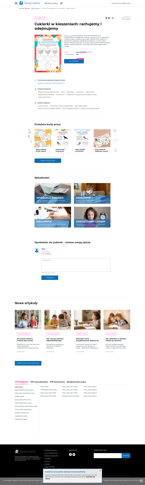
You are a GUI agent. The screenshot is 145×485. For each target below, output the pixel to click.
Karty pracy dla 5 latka (70, 390)
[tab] (22, 382)
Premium (47, 461)
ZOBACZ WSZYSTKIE (48, 161)
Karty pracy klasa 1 (90, 386)
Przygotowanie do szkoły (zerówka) (48, 92)
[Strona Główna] (30, 3)
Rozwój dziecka (111, 334)
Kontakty (47, 464)
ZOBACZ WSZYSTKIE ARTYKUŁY (28, 363)
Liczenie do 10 (40, 18)
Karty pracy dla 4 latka (70, 386)
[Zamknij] (141, 481)
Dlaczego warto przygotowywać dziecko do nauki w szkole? (87, 340)
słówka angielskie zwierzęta (71, 108)
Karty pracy (52, 3)
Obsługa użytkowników (51, 456)
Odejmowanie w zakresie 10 (46, 94)
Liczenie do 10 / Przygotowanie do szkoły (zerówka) (81, 94)
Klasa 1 (63, 92)
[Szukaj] (61, 3)
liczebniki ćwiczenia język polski (90, 108)
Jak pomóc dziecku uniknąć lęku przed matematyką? (25, 340)
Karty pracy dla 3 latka (48, 396)
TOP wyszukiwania (39, 382)
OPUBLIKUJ (50, 278)
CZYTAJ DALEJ (21, 351)
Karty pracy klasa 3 (90, 393)
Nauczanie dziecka (23, 334)
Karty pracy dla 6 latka (70, 393)
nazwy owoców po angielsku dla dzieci (49, 108)
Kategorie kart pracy (76, 382)
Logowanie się (116, 3)
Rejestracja (126, 3)
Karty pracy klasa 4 (90, 396)
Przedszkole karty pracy (49, 390)
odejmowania (95, 37)
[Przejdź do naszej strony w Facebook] (70, 454)
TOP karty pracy (57, 382)
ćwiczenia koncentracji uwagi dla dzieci (61, 106)
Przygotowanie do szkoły (70, 396)
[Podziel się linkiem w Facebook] (106, 18)
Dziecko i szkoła (82, 334)
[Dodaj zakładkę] (112, 18)
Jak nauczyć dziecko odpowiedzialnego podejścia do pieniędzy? (56, 340)
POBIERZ (75, 61)
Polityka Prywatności (50, 450)
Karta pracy (68, 35)
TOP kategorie (21, 382)
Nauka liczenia (60, 94)
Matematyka (70, 92)
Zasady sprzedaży (49, 467)
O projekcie (47, 458)
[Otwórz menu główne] (16, 3)
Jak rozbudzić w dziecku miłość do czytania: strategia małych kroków (116, 340)
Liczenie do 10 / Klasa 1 (44, 97)
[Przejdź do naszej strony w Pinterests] (73, 454)
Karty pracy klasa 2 (90, 390)
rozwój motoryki (43, 106)
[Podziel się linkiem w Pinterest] (109, 18)
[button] (31, 141)
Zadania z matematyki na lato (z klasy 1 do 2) (51, 83)
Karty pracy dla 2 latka (48, 393)
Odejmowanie (90, 92)
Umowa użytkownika (50, 453)
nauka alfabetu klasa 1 (81, 106)
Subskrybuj (126, 455)
